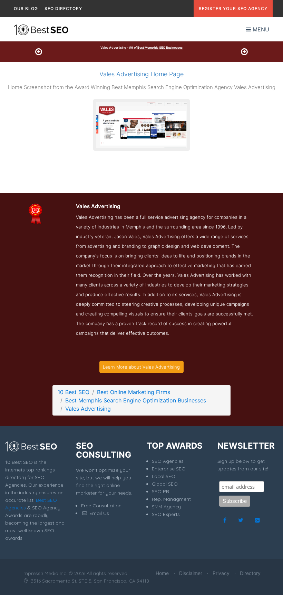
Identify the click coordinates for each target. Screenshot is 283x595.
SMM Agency (166, 507)
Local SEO (163, 476)
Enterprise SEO (169, 469)
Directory (250, 573)
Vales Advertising (88, 408)
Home (162, 573)
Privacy (221, 573)
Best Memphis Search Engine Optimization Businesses (135, 400)
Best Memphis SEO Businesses (160, 47)
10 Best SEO (73, 392)
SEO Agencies (168, 461)
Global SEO (165, 484)
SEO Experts (166, 514)
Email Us (98, 513)
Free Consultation (101, 506)
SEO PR (160, 491)
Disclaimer (190, 573)
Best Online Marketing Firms (133, 392)
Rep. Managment (171, 499)
